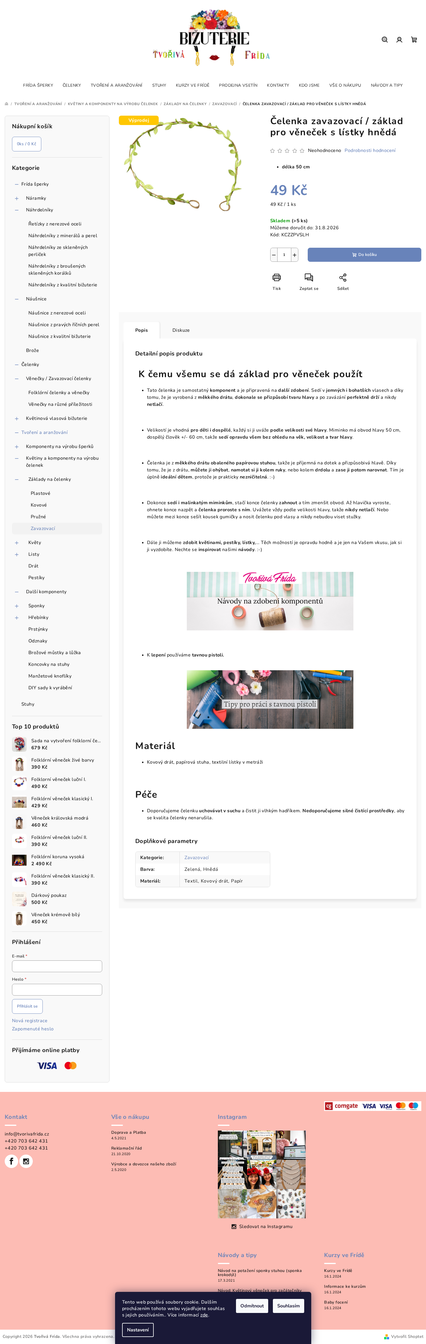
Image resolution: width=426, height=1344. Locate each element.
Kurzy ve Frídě (338, 1271)
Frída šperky (35, 184)
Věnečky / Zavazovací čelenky (58, 378)
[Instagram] (26, 1161)
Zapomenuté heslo (33, 1029)
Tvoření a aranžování (44, 432)
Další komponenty (46, 592)
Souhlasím (288, 1306)
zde (204, 1315)
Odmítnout (252, 1306)
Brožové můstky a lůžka (54, 652)
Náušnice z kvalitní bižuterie (59, 336)
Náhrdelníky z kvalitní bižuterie (62, 285)
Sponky (36, 606)
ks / (26, 144)
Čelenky (30, 364)
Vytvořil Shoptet (407, 1336)
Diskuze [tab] (181, 330)
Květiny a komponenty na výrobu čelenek (62, 461)
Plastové (40, 493)
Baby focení (336, 1302)
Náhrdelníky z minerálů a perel (62, 235)
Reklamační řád (126, 1148)
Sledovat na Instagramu (266, 1226)
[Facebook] (11, 1161)
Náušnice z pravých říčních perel (64, 325)
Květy (34, 542)
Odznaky (37, 641)
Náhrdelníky (39, 210)
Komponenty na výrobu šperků (60, 446)
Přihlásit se (27, 1006)
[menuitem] (38, 85)
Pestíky (36, 577)
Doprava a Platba (128, 1133)
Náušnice (36, 299)
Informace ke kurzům (345, 1287)
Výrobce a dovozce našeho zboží (143, 1164)
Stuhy (27, 704)
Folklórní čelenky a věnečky (59, 392)
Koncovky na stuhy (49, 664)
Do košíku (367, 254)
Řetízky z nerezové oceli (55, 224)
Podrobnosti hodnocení (370, 150)
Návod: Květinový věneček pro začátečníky (260, 1291)
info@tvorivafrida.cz (27, 1134)
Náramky (36, 198)
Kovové (39, 505)
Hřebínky (38, 617)
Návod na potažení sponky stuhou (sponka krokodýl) (260, 1273)
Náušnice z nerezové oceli (57, 313)
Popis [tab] (141, 330)
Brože (32, 350)
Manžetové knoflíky (49, 676)
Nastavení (138, 1330)
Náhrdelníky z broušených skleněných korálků (57, 269)
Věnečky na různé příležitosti (60, 404)
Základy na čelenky (49, 479)
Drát (33, 566)
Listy (33, 554)
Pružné (38, 517)
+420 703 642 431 (26, 1141)
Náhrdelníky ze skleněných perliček (58, 251)
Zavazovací (43, 528)
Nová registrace (29, 1021)
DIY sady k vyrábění (50, 688)
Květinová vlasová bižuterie (57, 418)
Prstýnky (38, 629)
